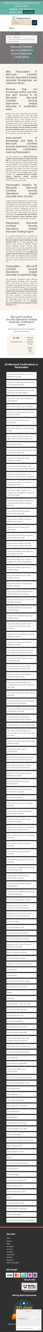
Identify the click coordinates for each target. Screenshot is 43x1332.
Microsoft (17, 37)
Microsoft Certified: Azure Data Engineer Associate (21, 694)
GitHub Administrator (14, 444)
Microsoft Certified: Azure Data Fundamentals (18, 782)
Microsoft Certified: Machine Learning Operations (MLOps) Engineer (20, 391)
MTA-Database (12, 1117)
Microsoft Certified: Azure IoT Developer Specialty (21, 836)
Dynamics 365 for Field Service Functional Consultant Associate (18, 906)
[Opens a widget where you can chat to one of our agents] (28, 1319)
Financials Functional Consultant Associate (18, 852)
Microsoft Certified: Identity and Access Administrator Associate (21, 710)
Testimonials (10, 1255)
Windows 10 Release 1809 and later (19, 964)
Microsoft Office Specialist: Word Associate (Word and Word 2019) (18, 667)
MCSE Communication (15, 1186)
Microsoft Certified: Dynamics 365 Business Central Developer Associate (20, 475)
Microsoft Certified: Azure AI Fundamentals (17, 750)
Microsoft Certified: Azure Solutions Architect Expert (19, 609)
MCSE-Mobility (12, 1058)
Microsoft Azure (12, 1169)
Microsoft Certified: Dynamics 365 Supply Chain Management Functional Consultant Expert (20, 492)
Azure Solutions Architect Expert (18, 981)
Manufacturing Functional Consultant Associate (20, 860)
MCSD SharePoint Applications (18, 1163)
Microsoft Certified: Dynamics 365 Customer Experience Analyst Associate (21, 467)
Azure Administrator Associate (18, 933)
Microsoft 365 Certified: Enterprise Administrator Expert (19, 520)
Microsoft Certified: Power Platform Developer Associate (19, 774)
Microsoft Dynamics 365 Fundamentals (21, 725)
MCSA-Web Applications (15, 1100)
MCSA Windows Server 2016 (17, 1129)
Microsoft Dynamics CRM (16, 1192)
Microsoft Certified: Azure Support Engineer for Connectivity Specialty (19, 560)
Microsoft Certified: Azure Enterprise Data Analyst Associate (20, 552)
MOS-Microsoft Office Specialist (18, 1052)
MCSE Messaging (13, 1174)
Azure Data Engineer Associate (18, 939)
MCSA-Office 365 (13, 1111)
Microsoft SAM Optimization (17, 1032)
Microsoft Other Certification (17, 1209)
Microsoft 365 (12, 975)
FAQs (8, 1244)
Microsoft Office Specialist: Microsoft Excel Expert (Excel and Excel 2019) (20, 758)
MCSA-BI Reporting (14, 1214)
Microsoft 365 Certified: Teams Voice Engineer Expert (20, 617)
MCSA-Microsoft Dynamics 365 (18, 1083)
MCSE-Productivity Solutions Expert (19, 1077)
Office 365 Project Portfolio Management (21, 1220)
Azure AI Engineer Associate (17, 952)
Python (9, 992)
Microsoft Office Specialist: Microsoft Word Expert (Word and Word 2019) (20, 651)
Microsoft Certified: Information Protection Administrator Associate (19, 718)
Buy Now (31, 353)
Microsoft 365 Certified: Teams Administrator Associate (18, 877)
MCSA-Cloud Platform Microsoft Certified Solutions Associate (18, 1039)
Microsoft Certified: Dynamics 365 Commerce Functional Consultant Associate (19, 626)
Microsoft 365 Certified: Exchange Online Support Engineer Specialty (19, 544)
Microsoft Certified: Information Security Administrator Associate (21, 451)
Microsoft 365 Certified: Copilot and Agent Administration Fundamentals (20, 437)
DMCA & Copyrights (13, 1263)
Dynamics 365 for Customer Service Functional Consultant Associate (19, 914)
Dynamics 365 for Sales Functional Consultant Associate (19, 945)
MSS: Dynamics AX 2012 (15, 1152)
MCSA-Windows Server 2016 (17, 1027)
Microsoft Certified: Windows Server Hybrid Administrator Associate (19, 593)
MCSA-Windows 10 (13, 1094)
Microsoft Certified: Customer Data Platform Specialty (19, 585)
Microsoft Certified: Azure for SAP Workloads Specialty (19, 820)
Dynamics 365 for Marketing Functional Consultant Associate (21, 893)
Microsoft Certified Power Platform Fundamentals (19, 885)
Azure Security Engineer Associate (19, 900)
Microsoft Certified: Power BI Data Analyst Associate (19, 576)
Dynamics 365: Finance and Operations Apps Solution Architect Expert (21, 828)
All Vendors (10, 1246)
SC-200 (16, 337)
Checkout (9, 1257)
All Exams (10, 1249)
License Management (14, 1021)
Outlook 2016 (12, 970)
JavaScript (10, 998)
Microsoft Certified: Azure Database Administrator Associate (19, 790)
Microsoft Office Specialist (16, 958)
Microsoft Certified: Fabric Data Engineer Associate (18, 459)
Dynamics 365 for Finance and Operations (17, 528)
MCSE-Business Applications (17, 1063)
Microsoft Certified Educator (17, 1010)
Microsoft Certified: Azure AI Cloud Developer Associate (19, 375)
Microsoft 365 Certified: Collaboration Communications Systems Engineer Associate (20, 503)
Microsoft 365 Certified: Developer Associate (19, 844)
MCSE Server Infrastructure (17, 1180)
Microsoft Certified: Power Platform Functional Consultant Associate (19, 766)
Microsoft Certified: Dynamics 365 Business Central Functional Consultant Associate (21, 733)
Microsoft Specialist (14, 1134)
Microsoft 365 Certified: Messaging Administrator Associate (19, 812)
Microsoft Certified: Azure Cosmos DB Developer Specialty (20, 601)
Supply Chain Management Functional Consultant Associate (20, 869)
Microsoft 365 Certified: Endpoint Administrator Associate (18, 512)
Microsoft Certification (15, 797)
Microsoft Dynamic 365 (15, 1015)
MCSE (9, 1157)
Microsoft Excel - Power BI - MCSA (19, 1004)
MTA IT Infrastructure (14, 1146)
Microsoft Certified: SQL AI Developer (20, 406)
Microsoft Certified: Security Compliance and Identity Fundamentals (21, 702)
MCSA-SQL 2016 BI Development (18, 1046)
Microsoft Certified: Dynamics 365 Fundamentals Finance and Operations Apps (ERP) (21, 684)
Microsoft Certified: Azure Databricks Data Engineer (20, 399)
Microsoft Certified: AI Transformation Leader (20, 429)
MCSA (9, 1197)
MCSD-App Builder (13, 1089)
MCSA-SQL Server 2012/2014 (17, 1106)
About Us (9, 1241)
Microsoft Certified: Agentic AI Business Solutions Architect (21, 413)
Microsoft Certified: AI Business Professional (18, 421)
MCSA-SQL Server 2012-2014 (17, 987)
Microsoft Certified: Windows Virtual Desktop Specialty (20, 659)
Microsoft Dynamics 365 (15, 927)
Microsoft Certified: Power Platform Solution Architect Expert (19, 675)
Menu (11, 28)
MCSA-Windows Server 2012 (17, 1123)
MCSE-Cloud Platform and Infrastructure (16, 1070)
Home (9, 37)
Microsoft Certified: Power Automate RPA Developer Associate (20, 536)
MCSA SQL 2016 (12, 922)
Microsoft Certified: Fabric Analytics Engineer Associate (19, 483)
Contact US (10, 1260)
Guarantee (10, 1252)
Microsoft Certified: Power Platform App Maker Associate (21, 742)
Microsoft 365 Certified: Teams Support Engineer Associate (21, 635)
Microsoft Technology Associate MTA (20, 1140)
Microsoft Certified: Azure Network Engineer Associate (19, 643)
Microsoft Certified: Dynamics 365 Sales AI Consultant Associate (21, 383)
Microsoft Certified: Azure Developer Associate (20, 804)
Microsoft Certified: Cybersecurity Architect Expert (19, 568)
